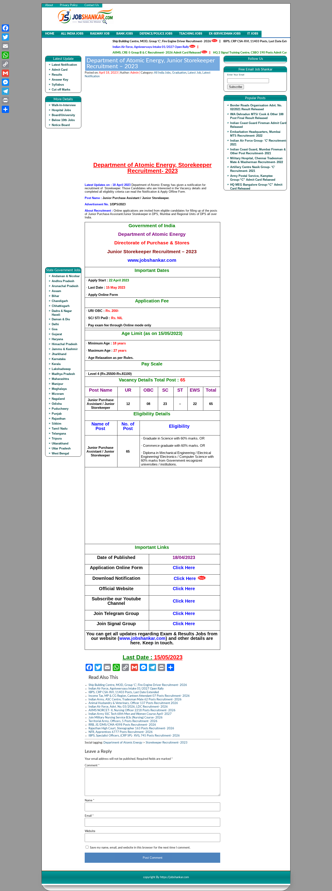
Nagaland (58, 398)
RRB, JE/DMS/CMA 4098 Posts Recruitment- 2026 (122, 724)
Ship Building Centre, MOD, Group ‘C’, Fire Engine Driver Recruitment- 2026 (147, 41)
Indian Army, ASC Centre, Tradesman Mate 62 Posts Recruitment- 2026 (135, 699)
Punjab (57, 413)
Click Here (185, 578)
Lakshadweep (61, 369)
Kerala (56, 364)
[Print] (5, 100)
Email (89, 815)
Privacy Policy (69, 5)
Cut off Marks (61, 89)
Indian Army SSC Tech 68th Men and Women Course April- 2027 (130, 714)
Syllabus (58, 84)
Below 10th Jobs (63, 120)
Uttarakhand (60, 443)
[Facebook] (5, 28)
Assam (56, 291)
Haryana (57, 339)
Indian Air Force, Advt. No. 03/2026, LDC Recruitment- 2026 (128, 706)
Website (90, 831)
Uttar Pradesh (61, 448)
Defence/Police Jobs (156, 33)
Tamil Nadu (60, 428)
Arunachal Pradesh (65, 286)
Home (49, 33)
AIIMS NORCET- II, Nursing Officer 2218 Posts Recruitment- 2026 (132, 710)
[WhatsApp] (5, 55)
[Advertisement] (64, 199)
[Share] (5, 109)
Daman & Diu (61, 319)
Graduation (179, 72)
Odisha (57, 403)
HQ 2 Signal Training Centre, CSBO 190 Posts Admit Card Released (242, 52)
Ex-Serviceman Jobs (225, 33)
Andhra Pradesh (63, 281)
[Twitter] (5, 37)
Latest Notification (64, 64)
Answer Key (60, 79)
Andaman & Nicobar (66, 276)
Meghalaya (59, 389)
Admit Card (60, 69)
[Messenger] (5, 82)
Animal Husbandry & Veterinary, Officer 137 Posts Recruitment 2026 (133, 703)
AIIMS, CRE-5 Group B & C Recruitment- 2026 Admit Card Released (142, 52)
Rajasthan (58, 418)
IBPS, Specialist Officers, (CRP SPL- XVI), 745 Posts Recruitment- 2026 (134, 735)
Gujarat (57, 334)
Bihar (55, 296)
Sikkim (56, 423)
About (49, 5)
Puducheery (60, 408)
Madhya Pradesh (63, 374)
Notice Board (61, 125)
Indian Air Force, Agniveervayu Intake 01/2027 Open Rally (136, 47)
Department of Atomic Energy (123, 742)
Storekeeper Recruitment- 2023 (166, 742)
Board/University (63, 115)
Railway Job (100, 33)
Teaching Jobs (190, 33)
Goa (54, 329)
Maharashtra (60, 379)
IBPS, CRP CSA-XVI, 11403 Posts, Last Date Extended (244, 41)
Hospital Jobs (61, 110)
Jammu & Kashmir (65, 349)
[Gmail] (5, 73)
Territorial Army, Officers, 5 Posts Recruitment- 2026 (123, 721)
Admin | (135, 72)
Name (89, 800)
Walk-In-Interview (64, 105)
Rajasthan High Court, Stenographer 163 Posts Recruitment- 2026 (131, 728)
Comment (92, 765)
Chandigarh (60, 301)
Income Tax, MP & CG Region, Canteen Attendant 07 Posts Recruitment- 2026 (139, 696)
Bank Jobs (124, 33)
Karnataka (58, 359)
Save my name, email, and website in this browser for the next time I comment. (140, 847)
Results (57, 74)
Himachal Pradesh (64, 344)
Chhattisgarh (61, 306)
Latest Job (194, 72)
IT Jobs (252, 33)
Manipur (57, 384)
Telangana (59, 433)
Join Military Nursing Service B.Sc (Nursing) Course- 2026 (126, 717)
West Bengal (60, 453)
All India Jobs (72, 33)
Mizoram (58, 393)
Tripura (57, 438)
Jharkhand (59, 354)
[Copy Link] (5, 64)
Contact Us (91, 5)
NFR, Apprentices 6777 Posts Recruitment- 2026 (121, 732)
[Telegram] (5, 91)
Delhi (55, 324)
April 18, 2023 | (109, 72)
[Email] (5, 46)
